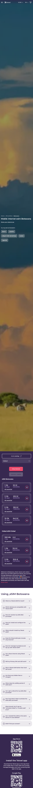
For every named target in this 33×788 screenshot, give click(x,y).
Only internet (16, 469)
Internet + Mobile (16, 474)
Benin (4, 231)
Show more (4, 582)
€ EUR (19, 2)
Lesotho (11, 231)
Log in (30, 2)
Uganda (4, 240)
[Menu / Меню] (2, 2)
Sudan (21, 236)
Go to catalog (15, 456)
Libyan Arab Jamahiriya (9, 236)
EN (26, 2)
